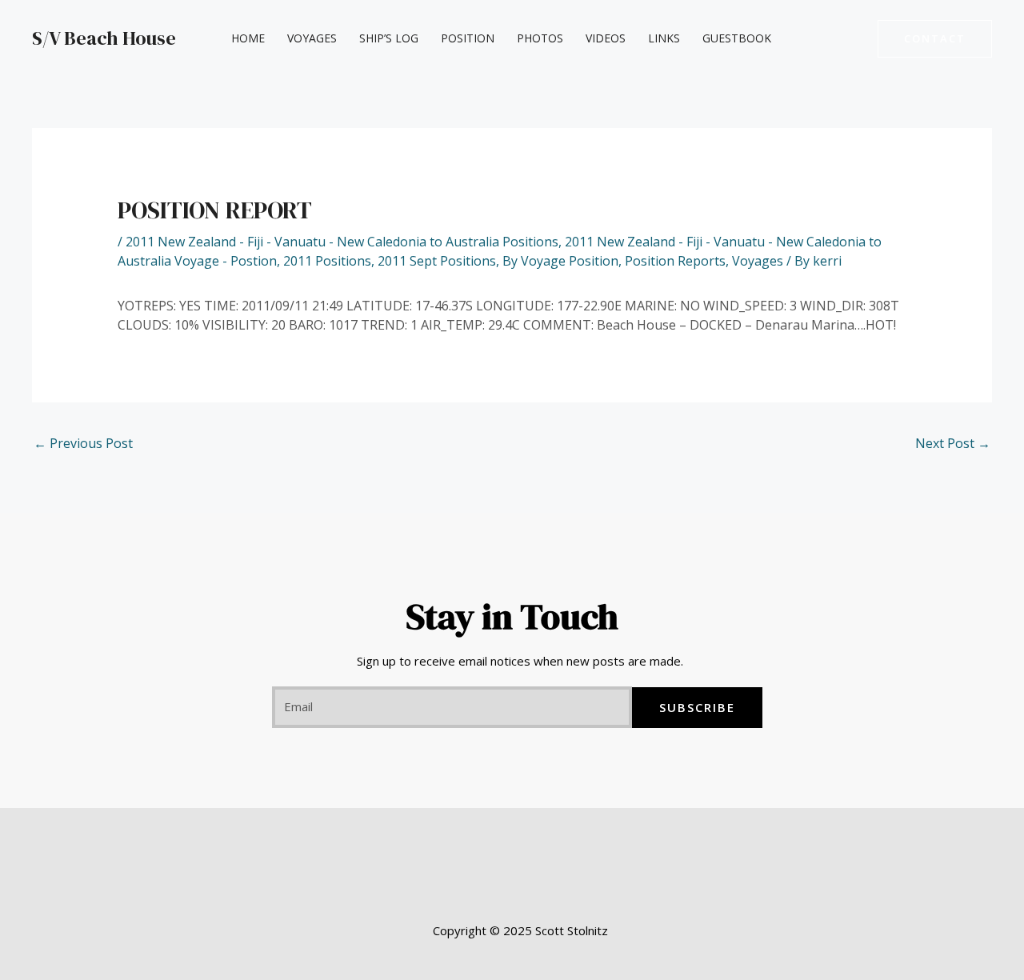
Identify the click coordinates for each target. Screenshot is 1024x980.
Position (467, 38)
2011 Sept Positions (437, 261)
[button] (935, 39)
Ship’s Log (388, 38)
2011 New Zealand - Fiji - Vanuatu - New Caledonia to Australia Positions (342, 241)
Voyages (312, 38)
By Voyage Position (560, 261)
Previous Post (83, 443)
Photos (540, 38)
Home (248, 38)
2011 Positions (327, 261)
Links (664, 38)
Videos (606, 38)
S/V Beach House (104, 38)
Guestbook (736, 38)
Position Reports (675, 261)
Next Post (952, 443)
